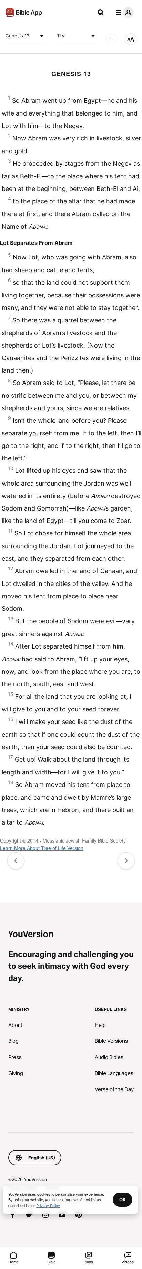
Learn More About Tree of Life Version (41, 848)
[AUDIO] (110, 39)
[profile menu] (123, 12)
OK (122, 1199)
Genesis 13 (17, 35)
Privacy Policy (48, 1205)
